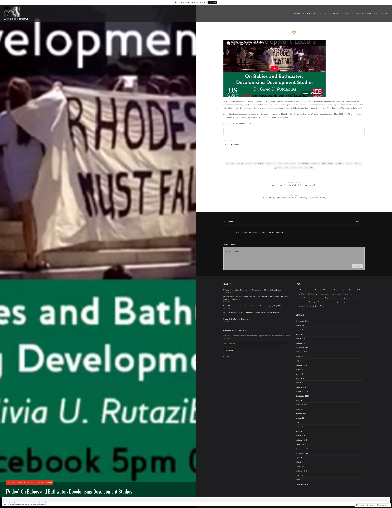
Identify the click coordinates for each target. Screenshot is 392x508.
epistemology (327, 163)
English (384, 13)
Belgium (344, 290)
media (356, 298)
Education (315, 163)
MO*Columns (299, 13)
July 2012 (299, 475)
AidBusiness (258, 163)
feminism (339, 163)
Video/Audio (366, 13)
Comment (357, 266)
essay (320, 13)
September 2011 (302, 484)
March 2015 (300, 436)
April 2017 (300, 378)
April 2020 (300, 334)
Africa (248, 163)
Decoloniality (290, 163)
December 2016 (302, 391)
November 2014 (302, 453)
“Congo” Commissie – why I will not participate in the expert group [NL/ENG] (252, 306)
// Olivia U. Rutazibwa (16, 18)
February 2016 (301, 405)
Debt (279, 163)
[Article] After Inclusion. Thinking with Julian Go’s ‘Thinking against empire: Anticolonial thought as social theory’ (256, 298)
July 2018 (299, 361)
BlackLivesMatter (355, 290)
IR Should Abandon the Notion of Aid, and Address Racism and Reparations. (251, 312)
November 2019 (302, 347)
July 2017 (299, 374)
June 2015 (300, 427)
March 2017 (300, 383)
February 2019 (301, 352)
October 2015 (301, 413)
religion (337, 302)
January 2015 (301, 444)
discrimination (302, 298)
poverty (278, 168)
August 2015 (300, 418)
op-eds (328, 13)
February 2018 (301, 365)
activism (19, 482)
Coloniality (271, 163)
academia (230, 163)
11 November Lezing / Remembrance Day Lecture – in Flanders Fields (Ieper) (252, 290)
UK (300, 168)
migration (300, 302)
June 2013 (300, 466)
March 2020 (300, 339)
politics (309, 302)
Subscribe (229, 350)
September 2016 (302, 396)
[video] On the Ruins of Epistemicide (236, 319)
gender (349, 163)
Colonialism (301, 294)
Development (303, 163)
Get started (212, 2)
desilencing (336, 294)
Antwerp (335, 290)
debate (26, 482)
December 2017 (302, 369)
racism (293, 168)
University (309, 168)
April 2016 (300, 400)
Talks (335, 13)
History (358, 163)
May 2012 (299, 480)
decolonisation (325, 294)
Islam (349, 298)
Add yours (360, 222)
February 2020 (301, 343)
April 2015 (300, 431)
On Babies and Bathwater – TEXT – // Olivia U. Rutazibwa (262, 232)
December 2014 (302, 449)
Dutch (376, 13)
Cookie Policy (42, 504)
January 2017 (301, 387)
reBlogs (355, 13)
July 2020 (299, 330)
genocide (334, 298)
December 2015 (302, 409)
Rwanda (300, 306)
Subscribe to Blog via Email (235, 330)
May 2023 (300, 325)
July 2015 (299, 422)
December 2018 (302, 356)
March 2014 (300, 462)
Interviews (345, 13)
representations (348, 302)
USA (321, 306)
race (286, 168)
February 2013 (301, 471)
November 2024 (302, 321)
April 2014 (300, 458)
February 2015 (301, 440)
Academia (311, 13)
